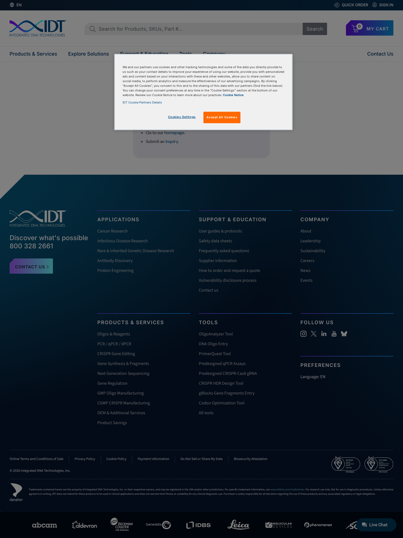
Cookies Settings (182, 117)
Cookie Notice (233, 95)
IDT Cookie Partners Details (142, 102)
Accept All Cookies (221, 117)
